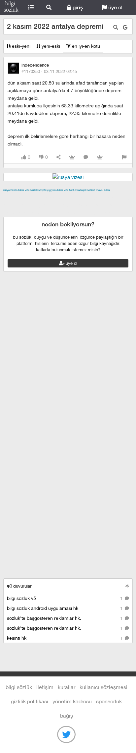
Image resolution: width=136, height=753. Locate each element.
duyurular (22, 586)
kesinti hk (65, 638)
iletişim (44, 687)
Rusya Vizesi (10, 190)
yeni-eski (50, 46)
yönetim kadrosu (72, 701)
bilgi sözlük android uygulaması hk (65, 608)
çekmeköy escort (38, 205)
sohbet (91, 190)
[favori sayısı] (72, 157)
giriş (77, 7)
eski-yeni (20, 46)
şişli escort (31, 213)
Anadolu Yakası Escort (83, 205)
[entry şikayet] (124, 157)
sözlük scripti (38, 190)
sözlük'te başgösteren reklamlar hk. (65, 618)
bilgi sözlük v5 (65, 598)
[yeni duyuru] (127, 586)
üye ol (114, 7)
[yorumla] (86, 157)
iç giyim (51, 190)
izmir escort (16, 198)
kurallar (66, 687)
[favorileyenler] (100, 157)
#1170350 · (49, 71)
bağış (66, 715)
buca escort (78, 198)
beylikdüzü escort (99, 213)
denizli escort (107, 198)
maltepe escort (47, 198)
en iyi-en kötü (85, 46)
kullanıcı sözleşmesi (103, 687)
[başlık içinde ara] (116, 27)
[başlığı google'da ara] (125, 27)
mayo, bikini (103, 190)
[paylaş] (58, 157)
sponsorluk (109, 701)
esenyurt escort (61, 213)
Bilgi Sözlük (11, 7)
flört (71, 190)
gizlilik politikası (29, 701)
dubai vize (23, 190)
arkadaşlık (80, 190)
